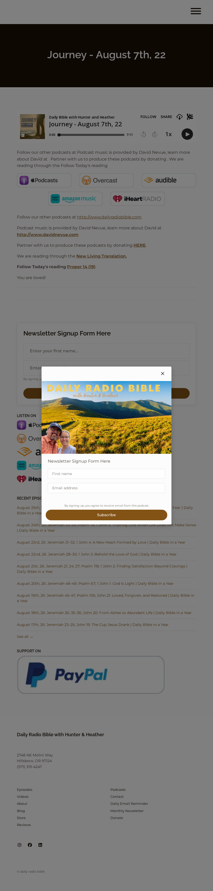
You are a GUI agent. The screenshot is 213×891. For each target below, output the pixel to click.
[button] (162, 374)
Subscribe (106, 515)
